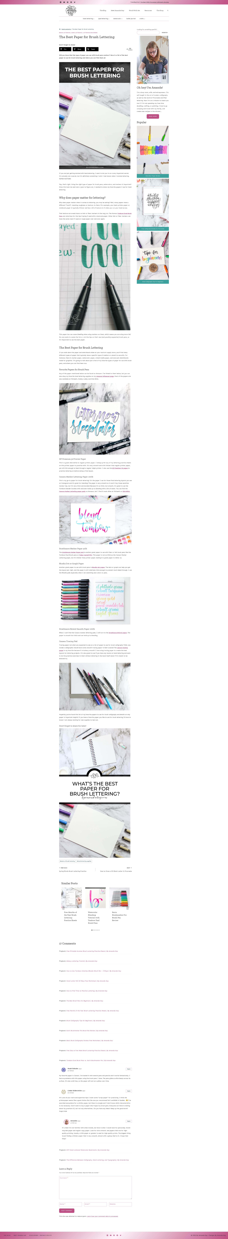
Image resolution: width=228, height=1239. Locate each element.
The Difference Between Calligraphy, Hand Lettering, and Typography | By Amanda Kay (97, 1160)
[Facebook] (71, 2)
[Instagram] (60, 2)
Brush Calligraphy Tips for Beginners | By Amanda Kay (85, 1020)
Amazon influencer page (105, 376)
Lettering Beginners (90, 32)
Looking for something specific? (147, 29)
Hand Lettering (77, 32)
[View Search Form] (168, 10)
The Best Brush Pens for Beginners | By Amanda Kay (84, 1001)
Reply (129, 1069)
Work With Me (134, 10)
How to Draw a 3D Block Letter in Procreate (116, 869)
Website (112, 1204)
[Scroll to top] (223, 1232)
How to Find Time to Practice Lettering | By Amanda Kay (86, 991)
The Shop (160, 10)
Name (62, 1204)
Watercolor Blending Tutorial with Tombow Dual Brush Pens (93, 917)
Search (165, 32)
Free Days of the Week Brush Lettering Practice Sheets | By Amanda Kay (92, 1050)
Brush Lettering (64, 32)
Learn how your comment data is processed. (102, 1216)
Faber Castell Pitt (85, 555)
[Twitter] (74, 2)
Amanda (73, 1121)
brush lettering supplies (84, 861)
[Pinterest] (67, 2)
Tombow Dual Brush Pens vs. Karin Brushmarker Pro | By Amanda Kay (90, 1060)
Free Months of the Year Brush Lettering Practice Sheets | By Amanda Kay (92, 1011)
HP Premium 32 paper (120, 468)
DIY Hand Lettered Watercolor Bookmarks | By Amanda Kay (87, 1150)
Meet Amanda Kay (117, 10)
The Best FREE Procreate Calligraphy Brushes (154, 2)
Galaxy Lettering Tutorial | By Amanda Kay (81, 961)
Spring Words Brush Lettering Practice (72, 869)
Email (87, 1204)
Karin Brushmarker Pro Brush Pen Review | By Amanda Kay (87, 1030)
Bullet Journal (131, 18)
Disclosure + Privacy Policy (40, 1235)
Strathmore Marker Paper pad (73, 552)
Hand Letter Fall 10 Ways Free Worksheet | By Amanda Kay (87, 981)
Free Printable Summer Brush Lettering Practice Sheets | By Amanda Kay (92, 951)
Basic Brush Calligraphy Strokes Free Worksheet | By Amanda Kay (89, 1040)
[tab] (91, 930)
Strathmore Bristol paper (118, 633)
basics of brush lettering (67, 861)
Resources (148, 10)
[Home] (59, 29)
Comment (64, 1178)
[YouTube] (64, 2)
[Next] (127, 908)
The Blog (103, 10)
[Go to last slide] (63, 908)
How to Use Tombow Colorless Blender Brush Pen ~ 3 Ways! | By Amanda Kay (93, 971)
